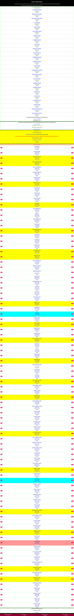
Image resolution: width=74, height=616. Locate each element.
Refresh (37, 12)
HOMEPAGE (37, 612)
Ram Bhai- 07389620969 (37, 124)
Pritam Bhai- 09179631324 (37, 129)
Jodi (1, 147)
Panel (72, 147)
